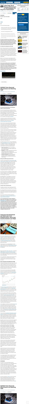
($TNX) (3, 273)
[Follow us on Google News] (9, 13)
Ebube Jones (9, 376)
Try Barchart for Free (26, 2)
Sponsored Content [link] (12, 91)
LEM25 (18, 9)
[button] (28, 4)
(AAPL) (12, 250)
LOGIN (22, 2)
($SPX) (1, 238)
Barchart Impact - (2, 91)
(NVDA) (8, 250)
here (15, 380)
